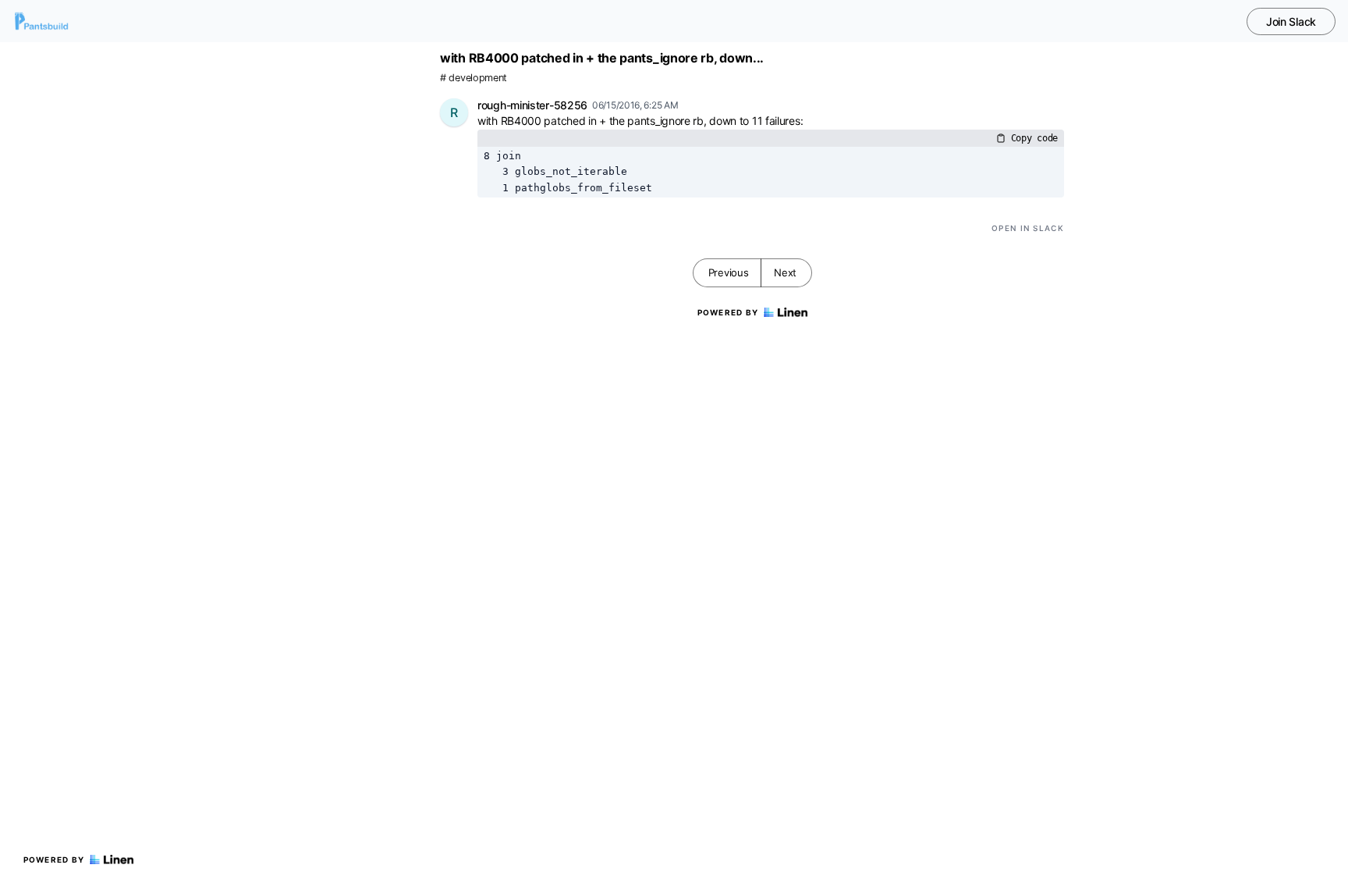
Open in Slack (1027, 228)
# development (473, 78)
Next (785, 272)
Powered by (54, 859)
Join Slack (1291, 21)
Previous (728, 272)
